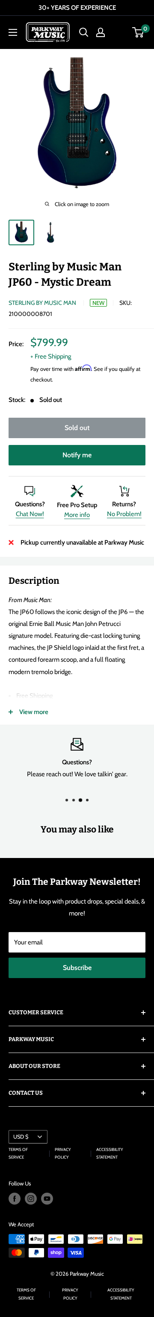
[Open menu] (13, 32)
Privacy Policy (63, 1153)
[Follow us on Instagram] (31, 1199)
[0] (138, 32)
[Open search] (84, 32)
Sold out (77, 428)
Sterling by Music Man (42, 303)
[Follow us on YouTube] (47, 1199)
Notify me (77, 455)
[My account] (100, 32)
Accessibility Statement (109, 1153)
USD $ (20, 1136)
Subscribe (77, 968)
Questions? (30, 504)
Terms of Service (18, 1153)
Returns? (124, 504)
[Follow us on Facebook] (15, 1199)
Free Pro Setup (77, 505)
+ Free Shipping (50, 356)
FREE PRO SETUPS (103, 7)
